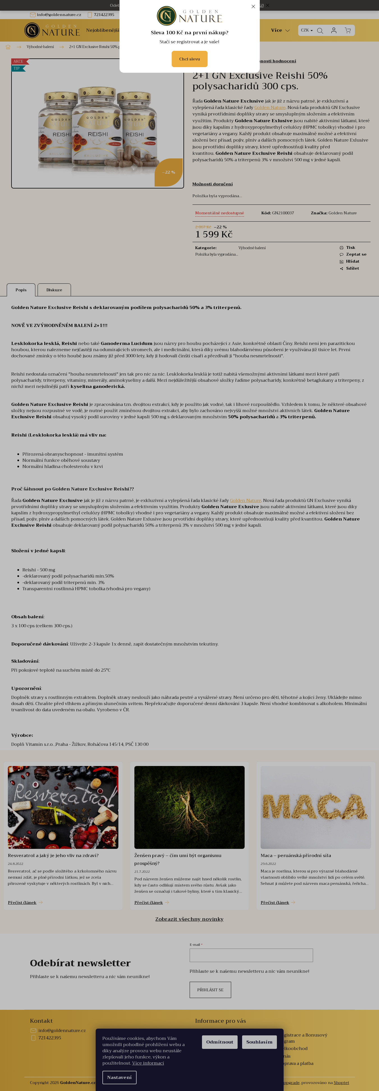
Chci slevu (189, 59)
